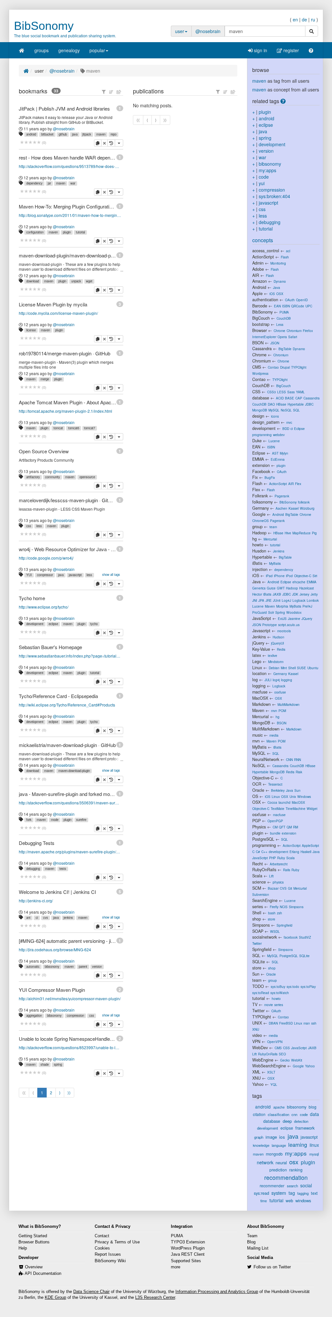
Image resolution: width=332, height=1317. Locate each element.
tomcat (58, 428)
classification (278, 1114)
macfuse (259, 692)
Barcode (259, 306)
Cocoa (272, 802)
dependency (34, 183)
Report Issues (108, 1254)
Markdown (261, 704)
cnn (294, 1114)
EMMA (258, 459)
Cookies (102, 1248)
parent (83, 966)
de (304, 19)
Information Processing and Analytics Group (216, 1291)
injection (259, 569)
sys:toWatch (279, 992)
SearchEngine (265, 900)
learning (297, 1144)
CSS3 (271, 391)
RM (295, 827)
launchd (284, 802)
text (314, 1193)
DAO (271, 404)
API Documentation (43, 1273)
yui (262, 183)
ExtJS (282, 618)
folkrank (304, 502)
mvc (289, 422)
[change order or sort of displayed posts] (111, 91)
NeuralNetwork (265, 759)
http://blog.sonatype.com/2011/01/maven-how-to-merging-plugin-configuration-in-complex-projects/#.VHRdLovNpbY (70, 215)
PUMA (284, 312)
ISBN (286, 305)
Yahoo (310, 1065)
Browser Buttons (34, 1242)
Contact (102, 1236)
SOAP (257, 931)
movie (268, 1004)
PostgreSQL (263, 839)
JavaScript (261, 618)
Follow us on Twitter (272, 1267)
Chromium (294, 330)
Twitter (257, 943)
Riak (299, 771)
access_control (265, 251)
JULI (268, 679)
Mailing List (257, 1248)
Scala (290, 857)
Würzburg (307, 508)
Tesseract (275, 784)
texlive (272, 655)
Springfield (284, 925)
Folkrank (260, 496)
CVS (283, 888)
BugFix (270, 477)
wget (89, 281)
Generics (259, 588)
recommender (272, 1185)
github (63, 134)
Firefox (308, 330)
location (259, 673)
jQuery (258, 643)
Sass (291, 391)
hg (254, 539)
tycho (94, 624)
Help (22, 1248)
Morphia (282, 606)
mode (54, 819)
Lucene (274, 440)
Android (259, 287)
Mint (284, 667)
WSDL (275, 931)
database (260, 398)
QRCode (297, 305)
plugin (67, 232)
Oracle (258, 790)
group (257, 526)
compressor (45, 575)
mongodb (274, 1154)
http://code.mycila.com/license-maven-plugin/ (58, 313)
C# (258, 851)
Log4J (286, 600)
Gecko (285, 1060)
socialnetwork (264, 937)
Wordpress (260, 373)
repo (113, 134)
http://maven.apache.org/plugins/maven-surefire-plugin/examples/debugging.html (70, 851)
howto (257, 545)
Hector (257, 594)
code (264, 176)
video (257, 1035)
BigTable (285, 348)
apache (279, 1107)
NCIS (284, 906)
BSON (258, 343)
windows (303, 1200)
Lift (271, 875)
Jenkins (278, 551)
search (292, 1185)
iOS (272, 293)
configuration (34, 232)
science (259, 882)
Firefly (274, 906)
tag (292, 1193)
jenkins (68, 917)
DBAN (273, 1023)
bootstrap (260, 324)
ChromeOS (260, 520)
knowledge (261, 1145)
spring (58, 1064)
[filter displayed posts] (104, 91)
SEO (282, 1053)
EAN (277, 305)
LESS (281, 391)
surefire (81, 819)
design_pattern (265, 422)
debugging (33, 868)
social (306, 1185)
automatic (33, 966)
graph (258, 1137)
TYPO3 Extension (188, 1242)
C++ (264, 851)
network (265, 1162)
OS (255, 796)
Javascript (261, 631)
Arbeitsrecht (279, 863)
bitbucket (47, 134)
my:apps (267, 170)
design (258, 416)
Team (252, 1236)
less (39, 526)
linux (314, 1145)
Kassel (294, 508)
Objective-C (302, 575)
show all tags (111, 574)
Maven (270, 606)
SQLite (304, 955)
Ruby (281, 857)
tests (62, 868)
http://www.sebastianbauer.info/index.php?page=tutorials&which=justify (70, 655)
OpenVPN (274, 1041)
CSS (256, 392)
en (295, 19)
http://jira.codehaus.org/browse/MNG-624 (55, 949)
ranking (295, 1170)
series (257, 906)
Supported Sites (186, 1261)
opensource (87, 477)
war (72, 183)
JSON (274, 342)
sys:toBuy (278, 986)
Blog (251, 1242)
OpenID (302, 299)
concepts (262, 240)
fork (28, 819)
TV (254, 1004)
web (289, 1201)
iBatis (257, 563)
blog (312, 1106)
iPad (269, 575)
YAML (300, 391)
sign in (260, 50)
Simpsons (296, 906)
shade (45, 1064)
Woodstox (294, 612)
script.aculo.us (289, 624)
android (31, 134)
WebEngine (262, 1060)
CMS (256, 367)
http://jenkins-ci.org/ (36, 900)
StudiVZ (305, 937)
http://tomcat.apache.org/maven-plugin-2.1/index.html (65, 411)
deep (287, 1121)
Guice (271, 588)
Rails (286, 869)
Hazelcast (306, 588)
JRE (269, 600)
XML (256, 1072)
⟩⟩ (69, 1092)
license (31, 330)
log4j (276, 679)
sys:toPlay (308, 986)
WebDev (260, 1047)
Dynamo (280, 281)
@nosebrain (208, 31)
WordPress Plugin (188, 1248)
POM (282, 710)
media (274, 735)
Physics (259, 827)
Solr (271, 612)
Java (276, 287)
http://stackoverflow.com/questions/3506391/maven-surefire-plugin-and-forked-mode (70, 802)
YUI (29, 575)
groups (41, 50)
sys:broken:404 (274, 196)
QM (289, 827)
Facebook (261, 471)
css (28, 526)
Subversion (260, 894)
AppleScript (310, 845)
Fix (255, 477)
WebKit (296, 1060)
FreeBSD (286, 1023)
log (255, 679)
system (278, 1192)
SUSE (301, 667)
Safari (292, 336)
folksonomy (262, 502)
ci (37, 917)
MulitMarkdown (265, 729)
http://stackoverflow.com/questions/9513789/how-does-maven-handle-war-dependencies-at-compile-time (70, 166)
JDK (295, 594)
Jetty (314, 594)
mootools (284, 630)
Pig (314, 532)
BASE (289, 398)
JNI (254, 600)
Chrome (279, 330)
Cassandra (262, 348)
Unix (293, 796)
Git (290, 888)
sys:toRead (260, 992)
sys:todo (293, 986)
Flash (285, 257)
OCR (256, 784)
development (34, 624)
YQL (273, 1084)
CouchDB (284, 318)
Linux (257, 667)
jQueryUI (277, 643)
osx (293, 1161)
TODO (258, 986)
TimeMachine (295, 808)
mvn (274, 710)
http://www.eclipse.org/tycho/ (43, 606)
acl (288, 250)
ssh (313, 1023)
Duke (257, 441)
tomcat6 (73, 428)
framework (304, 1128)
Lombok (313, 600)
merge (45, 379)
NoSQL (286, 410)
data (314, 1114)
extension (261, 465)
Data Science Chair (91, 1291)
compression (75, 1015)
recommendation (286, 1177)
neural (281, 1163)
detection (301, 1121)
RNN (297, 759)
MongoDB (259, 410)
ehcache (298, 581)
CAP (298, 398)
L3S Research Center (155, 1297)
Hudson (278, 637)
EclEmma (278, 459)
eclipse (53, 624)
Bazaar (273, 888)
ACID (280, 398)
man (306, 1023)
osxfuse (280, 692)
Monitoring (278, 263)
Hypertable (296, 404)
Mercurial (270, 539)
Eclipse (299, 428)
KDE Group (55, 1297)
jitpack (86, 134)
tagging (303, 1193)
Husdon (259, 551)
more (175, 1267)
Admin (258, 263)
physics (278, 882)
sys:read (261, 1193)
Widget (312, 808)
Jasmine (294, 618)
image (271, 1137)
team (273, 526)
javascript (75, 575)
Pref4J (307, 606)
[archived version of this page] (111, 143)
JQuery (307, 618)
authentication (265, 300)
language (279, 1145)
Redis (281, 649)
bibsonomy (52, 966)
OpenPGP (275, 820)
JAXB (277, 594)
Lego (256, 661)
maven (100, 134)
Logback (298, 600)
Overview (33, 1267)
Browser (259, 330)
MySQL (273, 410)
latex (256, 655)
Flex (298, 483)
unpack (76, 281)
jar (49, 183)
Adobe (258, 269)
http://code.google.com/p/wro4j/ (46, 557)
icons (275, 416)
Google (259, 514)
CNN (289, 759)
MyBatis (275, 563)
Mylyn (284, 453)
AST (275, 453)
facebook (291, 937)
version (97, 966)
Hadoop (259, 533)
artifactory (33, 477)
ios (282, 1137)
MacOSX (260, 698)
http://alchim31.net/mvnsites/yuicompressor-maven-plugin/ (70, 998)
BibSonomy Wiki (110, 1261)
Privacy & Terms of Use (117, 1242)
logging (286, 679)
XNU (255, 1029)
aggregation (34, 1015)
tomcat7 (89, 428)
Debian (274, 667)
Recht (257, 864)
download (32, 281)
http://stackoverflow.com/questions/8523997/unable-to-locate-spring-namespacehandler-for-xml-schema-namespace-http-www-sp (70, 1047)
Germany (260, 508)
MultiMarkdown (289, 704)
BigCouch (261, 318)
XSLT (271, 1072)
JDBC (309, 404)
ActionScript (263, 257)
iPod (289, 575)
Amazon (259, 281)
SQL (296, 410)
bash (272, 912)
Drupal (285, 367)
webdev (279, 434)
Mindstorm (275, 661)
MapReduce (301, 532)
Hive (288, 532)
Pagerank (282, 495)
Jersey (304, 594)
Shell (292, 667)
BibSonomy (44, 25)
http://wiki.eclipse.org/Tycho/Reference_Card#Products (67, 704)
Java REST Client (188, 1254)
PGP (256, 821)
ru (313, 19)
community (52, 477)
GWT (281, 588)
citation (259, 1114)
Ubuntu (312, 667)
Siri (315, 575)
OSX (279, 293)
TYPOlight (298, 367)
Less (279, 324)
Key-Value (261, 649)
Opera (282, 336)
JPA (261, 600)
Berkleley (278, 790)
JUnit (276, 600)
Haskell (306, 851)
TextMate (277, 808)
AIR (255, 275)
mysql (314, 1154)
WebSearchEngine (269, 1066)
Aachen (281, 508)
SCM (256, 888)
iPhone (279, 575)
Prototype (269, 624)
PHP (272, 857)
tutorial (80, 232)
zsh (279, 912)
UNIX (257, 1023)
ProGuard (259, 612)
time (263, 1200)
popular (97, 50)
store (271, 919)
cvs (45, 917)
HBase (281, 404)
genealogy (69, 50)
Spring (280, 612)
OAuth (290, 299)
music (257, 735)
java (74, 134)
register (290, 50)
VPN (256, 1041)
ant (28, 917)
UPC (308, 305)
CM (275, 827)
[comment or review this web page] (30, 142)
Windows (304, 796)
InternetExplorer (264, 336)
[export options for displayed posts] (119, 91)
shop (256, 919)
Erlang (294, 851)
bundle (275, 833)
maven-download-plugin (74, 770)
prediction (278, 1169)
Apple (257, 293)
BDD (285, 428)
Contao (273, 367)
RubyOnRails (264, 869)
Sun (297, 790)
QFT (282, 827)
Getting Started (32, 1236)
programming (262, 434)
